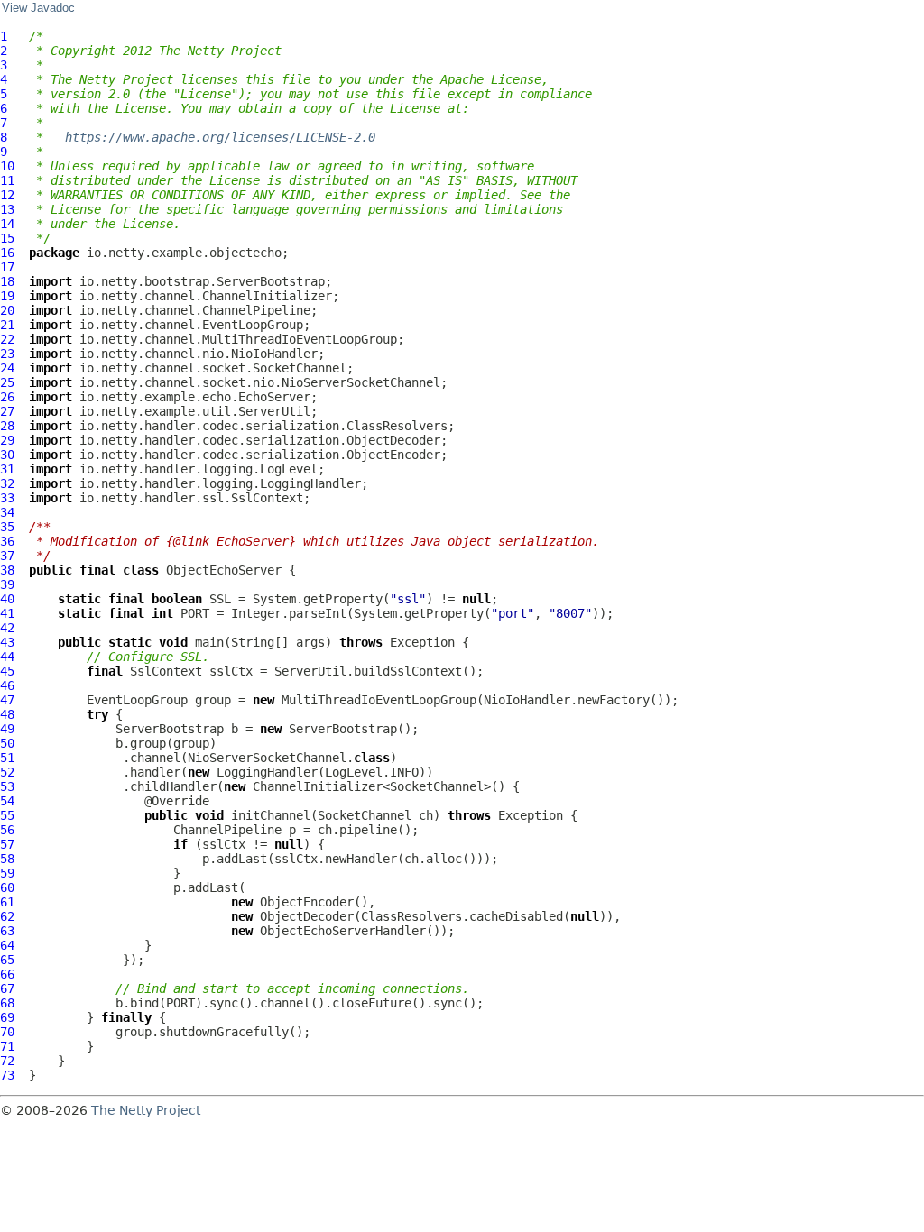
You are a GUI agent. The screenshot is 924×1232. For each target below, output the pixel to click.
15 (7, 238)
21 (7, 324)
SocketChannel (364, 815)
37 (7, 555)
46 (7, 685)
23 (7, 353)
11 (7, 180)
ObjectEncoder (307, 902)
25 (7, 382)
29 (7, 440)
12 (7, 195)
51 (7, 757)
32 (7, 483)
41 (7, 613)
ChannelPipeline (227, 830)
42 (7, 628)
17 (7, 267)
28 (7, 425)
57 (7, 844)
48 (7, 714)
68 (7, 1003)
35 (7, 526)
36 (7, 541)
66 (7, 974)
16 (7, 252)
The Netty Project (145, 1110)
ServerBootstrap (170, 729)
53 (7, 786)
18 (7, 281)
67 (7, 988)
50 (7, 743)
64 (7, 945)
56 (7, 830)
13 (7, 209)
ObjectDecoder (307, 916)
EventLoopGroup (137, 700)
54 (7, 801)
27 (7, 411)
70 (7, 1032)
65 (7, 959)
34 (7, 512)
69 (7, 1017)
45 (7, 671)
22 (7, 339)
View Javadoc (38, 8)
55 (7, 815)
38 (7, 570)
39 (7, 584)
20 (7, 310)
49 (7, 729)
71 (7, 1046)
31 (7, 469)
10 (7, 166)
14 (7, 223)
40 (7, 599)
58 (7, 858)
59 (7, 873)
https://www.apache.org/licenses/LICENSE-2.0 (220, 137)
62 (7, 916)
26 (7, 397)
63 (7, 931)
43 (7, 642)
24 (7, 368)
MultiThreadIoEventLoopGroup (379, 700)
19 (7, 296)
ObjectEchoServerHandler (343, 931)
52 (7, 772)
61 (7, 902)
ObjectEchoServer (224, 570)
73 (7, 1075)
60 (7, 887)
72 (7, 1060)
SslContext (166, 671)
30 (7, 454)
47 (7, 700)
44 (7, 656)
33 (7, 498)
